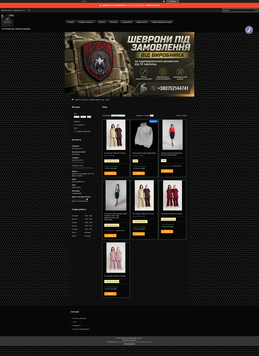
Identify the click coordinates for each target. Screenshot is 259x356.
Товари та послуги (85, 22)
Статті (74, 322)
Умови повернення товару (161, 22)
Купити (110, 173)
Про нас (102, 22)
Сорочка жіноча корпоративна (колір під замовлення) (171, 154)
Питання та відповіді (79, 318)
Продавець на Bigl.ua (129, 340)
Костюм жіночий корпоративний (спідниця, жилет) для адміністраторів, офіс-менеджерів (115, 217)
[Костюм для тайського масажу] (116, 135)
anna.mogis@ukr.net (78, 182)
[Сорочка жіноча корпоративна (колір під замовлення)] (172, 135)
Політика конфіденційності (81, 329)
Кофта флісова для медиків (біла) (144, 153)
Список (184, 115)
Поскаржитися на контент (126, 342)
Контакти (113, 22)
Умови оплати (142, 22)
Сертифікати (76, 325)
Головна (71, 22)
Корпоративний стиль (96, 100)
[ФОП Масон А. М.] (8, 21)
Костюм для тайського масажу (115, 153)
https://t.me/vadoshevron (80, 201)
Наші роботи (127, 22)
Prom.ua (139, 338)
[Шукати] (256, 10)
